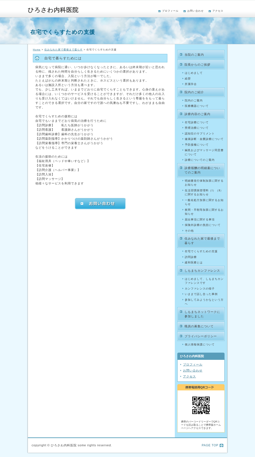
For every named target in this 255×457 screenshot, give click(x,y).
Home (37, 49)
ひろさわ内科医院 (53, 9)
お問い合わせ (195, 10)
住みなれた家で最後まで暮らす (63, 49)
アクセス (217, 10)
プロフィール (170, 10)
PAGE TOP (210, 445)
